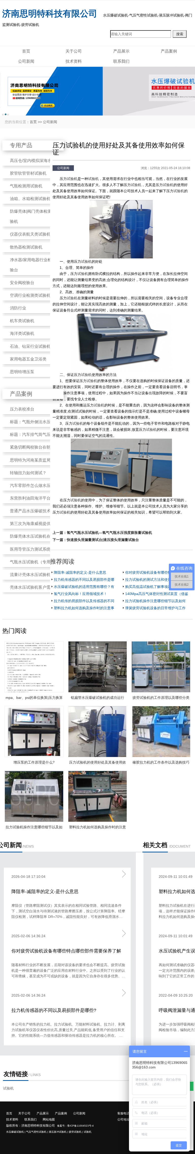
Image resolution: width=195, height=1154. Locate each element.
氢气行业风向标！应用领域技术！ (80, 594)
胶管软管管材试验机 (28, 173)
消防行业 (18, 308)
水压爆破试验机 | (15, 1131)
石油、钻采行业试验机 (30, 346)
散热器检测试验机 (26, 247)
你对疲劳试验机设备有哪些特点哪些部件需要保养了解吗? (66, 951)
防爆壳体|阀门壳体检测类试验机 (35, 216)
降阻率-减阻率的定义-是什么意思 (80, 572)
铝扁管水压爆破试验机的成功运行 (97, 698)
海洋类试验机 (22, 333)
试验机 (72, 179)
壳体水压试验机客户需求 (32, 587)
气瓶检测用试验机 (26, 186)
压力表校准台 (22, 409)
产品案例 (169, 51)
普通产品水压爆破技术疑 (32, 511)
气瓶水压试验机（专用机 (32, 562)
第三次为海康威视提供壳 (32, 523)
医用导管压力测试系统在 (32, 549)
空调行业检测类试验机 (30, 295)
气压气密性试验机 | (37, 1131)
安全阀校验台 (22, 283)
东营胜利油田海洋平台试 (32, 498)
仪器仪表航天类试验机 (30, 234)
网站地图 (49, 1119)
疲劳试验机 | (76, 1131)
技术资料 (74, 61)
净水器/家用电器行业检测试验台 (35, 265)
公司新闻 (26, 61)
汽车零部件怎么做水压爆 (32, 485)
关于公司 (74, 51)
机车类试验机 (22, 321)
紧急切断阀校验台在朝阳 (32, 447)
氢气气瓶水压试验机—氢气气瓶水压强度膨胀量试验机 (109, 533)
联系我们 (121, 61)
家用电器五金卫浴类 (28, 359)
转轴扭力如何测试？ (28, 473)
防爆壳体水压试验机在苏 (32, 536)
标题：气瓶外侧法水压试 (32, 422)
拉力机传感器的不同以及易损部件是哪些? (53, 1010)
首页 (26, 51)
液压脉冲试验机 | (58, 1131)
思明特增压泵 (22, 372)
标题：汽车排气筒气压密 (32, 434)
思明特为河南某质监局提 (32, 460)
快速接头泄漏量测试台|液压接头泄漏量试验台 (103, 540)
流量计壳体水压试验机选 (32, 574)
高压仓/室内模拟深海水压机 (35, 160)
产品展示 (121, 51)
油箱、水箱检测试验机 (30, 198)
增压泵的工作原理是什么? (34, 762)
